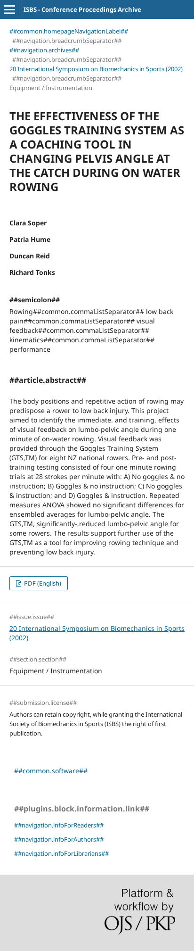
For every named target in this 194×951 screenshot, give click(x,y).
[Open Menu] (9, 9)
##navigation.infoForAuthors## (59, 839)
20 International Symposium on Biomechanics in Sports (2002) (96, 69)
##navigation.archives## (44, 50)
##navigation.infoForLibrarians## (61, 853)
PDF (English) (42, 583)
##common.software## (51, 770)
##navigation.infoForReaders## (59, 825)
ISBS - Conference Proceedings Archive (82, 9)
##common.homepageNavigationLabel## (68, 31)
